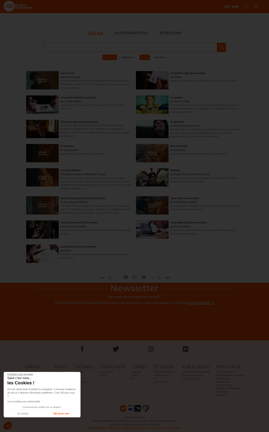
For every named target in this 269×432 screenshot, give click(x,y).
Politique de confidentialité (228, 388)
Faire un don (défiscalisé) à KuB (230, 375)
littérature (136, 371)
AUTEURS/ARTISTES (131, 33)
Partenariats (221, 395)
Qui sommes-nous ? (225, 371)
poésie (135, 375)
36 (125, 277)
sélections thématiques (164, 371)
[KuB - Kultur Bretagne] (18, 7)
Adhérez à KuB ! (223, 378)
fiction (104, 375)
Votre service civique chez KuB (196, 371)
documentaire (107, 371)
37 (134, 277)
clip (155, 378)
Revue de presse (223, 381)
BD (133, 378)
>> (167, 277)
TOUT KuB (95, 33)
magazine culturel (162, 375)
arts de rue (81, 381)
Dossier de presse (224, 385)
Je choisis (23, 413)
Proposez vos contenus (192, 375)
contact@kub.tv (200, 302)
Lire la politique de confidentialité (23, 401)
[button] (7, 425)
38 (143, 277)
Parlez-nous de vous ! (191, 378)
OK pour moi (61, 413)
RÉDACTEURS (171, 33)
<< (102, 277)
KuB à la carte (222, 391)
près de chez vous (162, 381)
